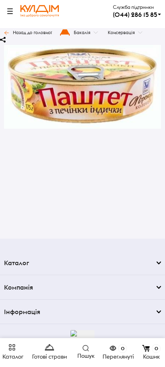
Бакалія (82, 32)
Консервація (121, 32)
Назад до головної (32, 32)
